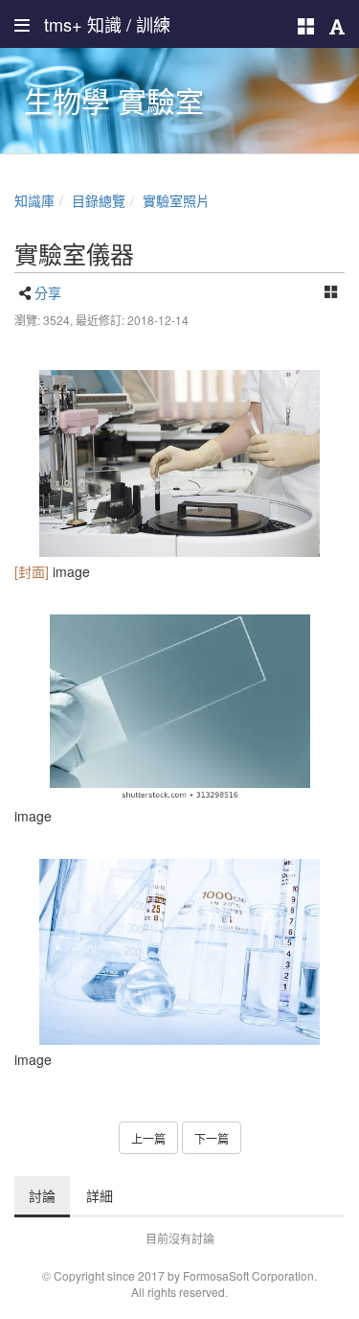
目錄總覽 (98, 200)
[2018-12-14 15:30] (179, 463)
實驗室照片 (176, 200)
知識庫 (34, 200)
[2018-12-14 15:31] (179, 707)
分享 (47, 292)
